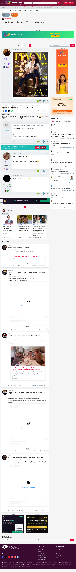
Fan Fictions (55, 124)
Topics (16, 7)
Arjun (54, 193)
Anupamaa (55, 132)
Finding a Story (55, 195)
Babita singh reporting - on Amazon (60, 188)
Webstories (47, 7)
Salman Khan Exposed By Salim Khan (18, 247)
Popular (58, 121)
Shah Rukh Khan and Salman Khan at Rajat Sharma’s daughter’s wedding (26, 393)
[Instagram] (12, 557)
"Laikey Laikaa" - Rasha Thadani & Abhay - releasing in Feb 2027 (62, 163)
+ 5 (9, 66)
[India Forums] (14, 2)
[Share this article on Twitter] (9, 111)
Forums (10, 7)
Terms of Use (42, 557)
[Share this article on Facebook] (6, 111)
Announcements (66, 121)
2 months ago (35, 385)
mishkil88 (69, 190)
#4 (47, 175)
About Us (40, 549)
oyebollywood (42, 265)
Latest (52, 121)
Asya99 (69, 197)
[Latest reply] (47, 265)
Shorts (29, 7)
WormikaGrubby (67, 157)
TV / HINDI (5, 224)
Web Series (55, 186)
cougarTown (42, 385)
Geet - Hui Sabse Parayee (58, 169)
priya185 (43, 450)
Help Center (41, 555)
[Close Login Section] (47, 147)
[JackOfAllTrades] (12, 107)
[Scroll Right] (47, 117)
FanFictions (38, 7)
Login (65, 2)
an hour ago (62, 129)
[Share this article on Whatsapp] (12, 111)
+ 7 (9, 168)
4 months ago (37, 450)
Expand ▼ (28, 263)
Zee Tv (58, 551)
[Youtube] (9, 557)
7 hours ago (64, 166)
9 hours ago (64, 197)
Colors (58, 553)
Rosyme (43, 329)
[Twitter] (6, 557)
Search (72, 45)
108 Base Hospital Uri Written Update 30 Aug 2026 (61, 144)
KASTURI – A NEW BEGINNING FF (59, 127)
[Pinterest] (15, 557)
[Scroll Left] (3, 117)
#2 (47, 122)
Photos (63, 7)
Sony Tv (58, 555)
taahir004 (69, 173)
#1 (47, 49)
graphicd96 (69, 129)
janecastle (69, 207)
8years (6, 107)
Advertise (40, 551)
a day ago (64, 190)
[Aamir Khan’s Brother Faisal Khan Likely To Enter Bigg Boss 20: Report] (24, 219)
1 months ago (35, 265)
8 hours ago (63, 207)
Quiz (22, 7)
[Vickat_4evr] (3, 107)
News (3, 7)
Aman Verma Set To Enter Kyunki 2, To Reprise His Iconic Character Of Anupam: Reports (8, 230)
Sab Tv (58, 557)
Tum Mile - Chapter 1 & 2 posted (59, 171)
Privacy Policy (41, 559)
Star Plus (58, 549)
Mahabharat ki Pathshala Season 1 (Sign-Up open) (60, 179)
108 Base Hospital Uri (57, 141)
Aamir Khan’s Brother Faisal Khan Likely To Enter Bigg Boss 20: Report (23, 229)
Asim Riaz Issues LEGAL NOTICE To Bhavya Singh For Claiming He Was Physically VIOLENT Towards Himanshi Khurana (39, 231)
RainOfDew (69, 183)
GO (59, 2)
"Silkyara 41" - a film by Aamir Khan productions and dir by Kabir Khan (26, 273)
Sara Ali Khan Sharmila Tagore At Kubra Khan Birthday (24, 336)
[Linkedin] (18, 557)
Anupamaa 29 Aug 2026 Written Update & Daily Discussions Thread (62, 204)
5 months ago (37, 510)
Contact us (41, 553)
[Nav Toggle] (2, 3)
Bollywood (7, 18)
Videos (57, 7)
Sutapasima (68, 138)
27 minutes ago (61, 183)
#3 (47, 153)
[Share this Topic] (3, 111)
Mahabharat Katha (56, 176)
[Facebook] (3, 557)
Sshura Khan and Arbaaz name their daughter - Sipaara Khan (25, 457)
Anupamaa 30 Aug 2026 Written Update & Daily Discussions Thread (62, 135)
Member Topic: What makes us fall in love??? (60, 153)
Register (71, 2)
